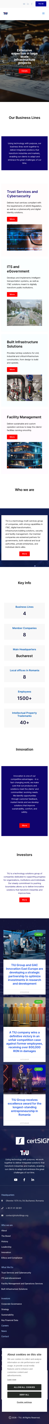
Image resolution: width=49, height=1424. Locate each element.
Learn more (11, 1380)
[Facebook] (32, 4)
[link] (28, 4)
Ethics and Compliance (11, 1258)
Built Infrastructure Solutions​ (14, 1289)
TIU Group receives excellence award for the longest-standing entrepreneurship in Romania (24, 1107)
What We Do (7, 1267)
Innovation (6, 1252)
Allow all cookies (24, 1387)
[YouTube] (24, 4)
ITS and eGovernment (11, 1278)
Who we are (7, 1225)
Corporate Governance (11, 1304)
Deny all (24, 1395)
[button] (41, 3)
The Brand (5, 1236)
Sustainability (7, 1315)
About (4, 1230)
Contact (5, 1336)
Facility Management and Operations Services (22, 1283)
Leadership (6, 1247)
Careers (5, 1325)
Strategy (5, 1309)
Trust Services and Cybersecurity (16, 1272)
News (4, 1331)
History (4, 1241)
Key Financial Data (9, 1320)
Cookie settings (24, 1402)
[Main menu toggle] (43, 13)
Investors (5, 1298)
